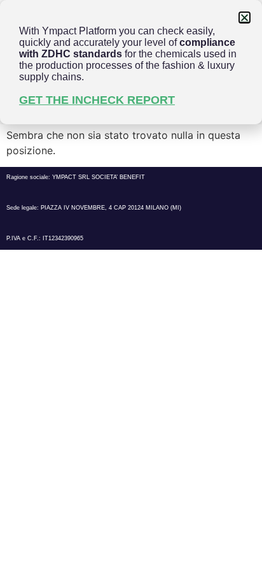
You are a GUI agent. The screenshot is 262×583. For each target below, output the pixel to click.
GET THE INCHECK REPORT (97, 100)
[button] (244, 17)
